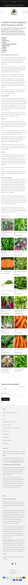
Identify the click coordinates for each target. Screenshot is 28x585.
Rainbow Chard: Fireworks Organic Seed (6, 311)
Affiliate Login (6, 443)
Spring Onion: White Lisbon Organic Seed (6, 330)
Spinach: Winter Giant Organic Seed (6, 350)
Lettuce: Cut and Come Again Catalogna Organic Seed (19, 311)
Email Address (5, 393)
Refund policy (6, 434)
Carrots (4, 39)
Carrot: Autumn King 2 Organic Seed (19, 330)
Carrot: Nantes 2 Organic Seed (6, 271)
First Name (4, 388)
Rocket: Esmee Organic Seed (19, 369)
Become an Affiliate (7, 440)
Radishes (4, 47)
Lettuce (4, 42)
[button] (1, 12)
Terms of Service (6, 431)
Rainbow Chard (6, 45)
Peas (4, 52)
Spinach (4, 37)
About (4, 415)
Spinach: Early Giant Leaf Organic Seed (5, 252)
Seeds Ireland (15, 582)
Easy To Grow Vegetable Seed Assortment (6, 233)
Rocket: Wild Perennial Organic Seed (20, 291)
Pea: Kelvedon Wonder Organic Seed (20, 233)
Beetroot (4, 50)
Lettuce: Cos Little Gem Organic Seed (20, 272)
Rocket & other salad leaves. (9, 44)
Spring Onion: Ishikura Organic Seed (7, 291)
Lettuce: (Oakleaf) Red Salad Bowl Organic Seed (6, 370)
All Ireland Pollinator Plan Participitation (12, 428)
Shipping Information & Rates (9, 421)
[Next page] (19, 377)
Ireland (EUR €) (13, 572)
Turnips (4, 49)
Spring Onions (5, 40)
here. (6, 558)
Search (4, 418)
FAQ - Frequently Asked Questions (10, 412)
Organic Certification (7, 425)
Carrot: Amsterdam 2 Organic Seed (19, 350)
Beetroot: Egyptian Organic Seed (19, 252)
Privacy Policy (6, 437)
